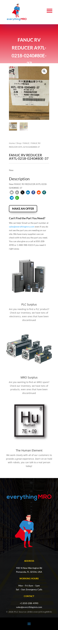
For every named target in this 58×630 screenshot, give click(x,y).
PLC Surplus (29, 304)
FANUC (26, 143)
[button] (44, 71)
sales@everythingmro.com (21, 226)
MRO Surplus (29, 377)
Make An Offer (23, 208)
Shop (18, 143)
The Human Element (29, 450)
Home (12, 143)
